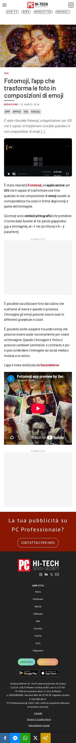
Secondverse (49, 365)
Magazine (38, 650)
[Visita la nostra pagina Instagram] (40, 575)
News (26, 12)
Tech (37, 643)
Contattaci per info (38, 542)
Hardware (38, 598)
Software (38, 613)
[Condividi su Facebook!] (5, 738)
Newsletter (43, 12)
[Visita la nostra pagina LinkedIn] (46, 575)
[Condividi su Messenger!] (15, 738)
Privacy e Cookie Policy (39, 719)
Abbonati (63, 12)
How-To (12, 12)
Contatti (38, 713)
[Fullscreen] (67, 173)
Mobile (38, 606)
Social (35, 111)
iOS (6, 73)
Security (38, 628)
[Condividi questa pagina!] (46, 738)
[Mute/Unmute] (14, 173)
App (7, 111)
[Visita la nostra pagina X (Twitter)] (51, 575)
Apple (17, 111)
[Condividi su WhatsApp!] (25, 738)
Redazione (11, 104)
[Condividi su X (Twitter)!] (35, 738)
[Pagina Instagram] (71, 5)
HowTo (38, 635)
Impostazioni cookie (39, 725)
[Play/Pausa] (8, 173)
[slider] (22, 173)
